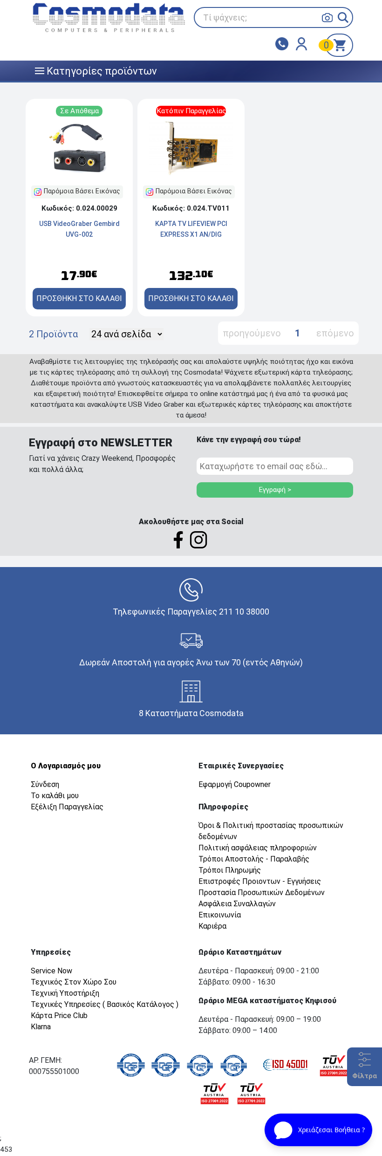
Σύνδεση (45, 784)
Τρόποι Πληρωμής (229, 870)
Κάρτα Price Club (59, 1015)
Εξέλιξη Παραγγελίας (67, 806)
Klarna (41, 1026)
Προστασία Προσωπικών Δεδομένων (261, 892)
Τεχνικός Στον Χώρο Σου (73, 982)
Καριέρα (212, 926)
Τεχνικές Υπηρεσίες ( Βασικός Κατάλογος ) (104, 1004)
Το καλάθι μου (55, 795)
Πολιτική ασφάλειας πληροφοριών (257, 847)
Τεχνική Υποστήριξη (65, 993)
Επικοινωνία (219, 914)
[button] (343, 17)
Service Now (51, 970)
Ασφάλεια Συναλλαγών (237, 903)
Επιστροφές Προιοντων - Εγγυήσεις (259, 881)
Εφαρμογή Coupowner (234, 784)
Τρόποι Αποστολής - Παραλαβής (253, 859)
